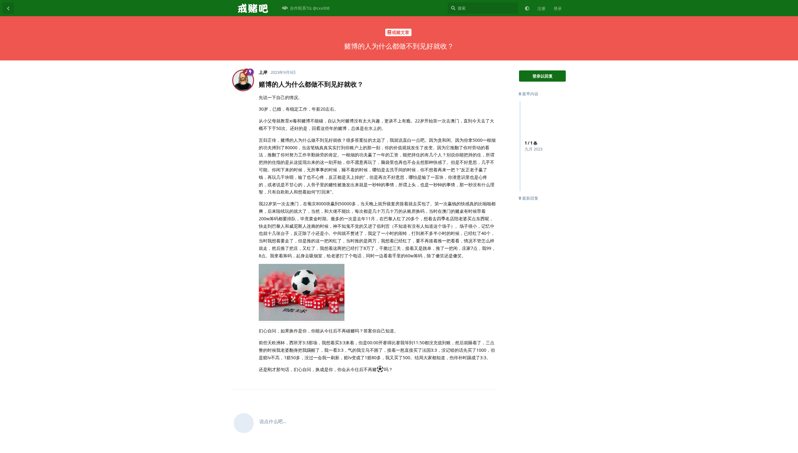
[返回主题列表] (8, 8)
